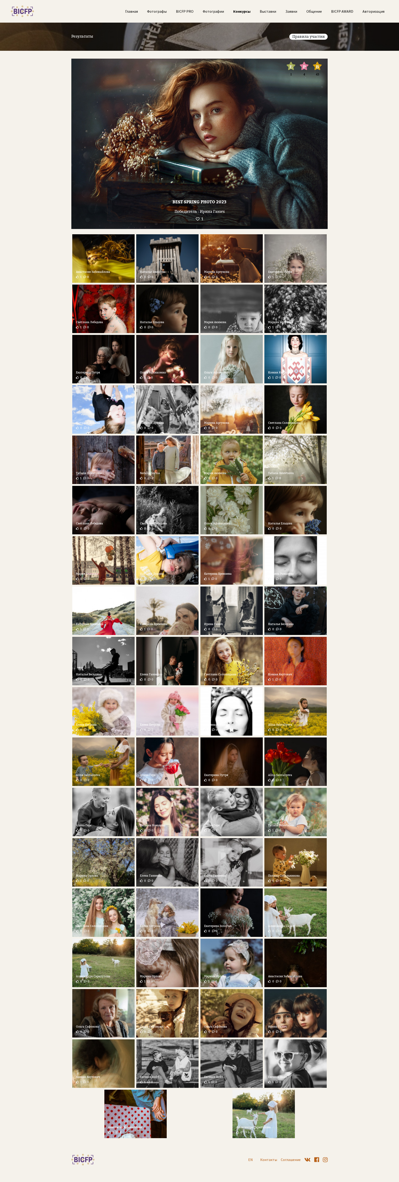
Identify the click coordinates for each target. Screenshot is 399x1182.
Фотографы (157, 11)
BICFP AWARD (342, 11)
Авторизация (373, 11)
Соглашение (291, 1159)
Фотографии (213, 11)
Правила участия (308, 36)
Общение (314, 11)
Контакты (268, 1159)
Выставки (268, 11)
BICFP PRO (184, 11)
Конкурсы (242, 11)
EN (250, 1159)
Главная (131, 11)
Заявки (291, 11)
